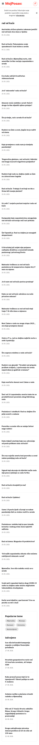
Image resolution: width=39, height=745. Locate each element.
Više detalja (20, 15)
